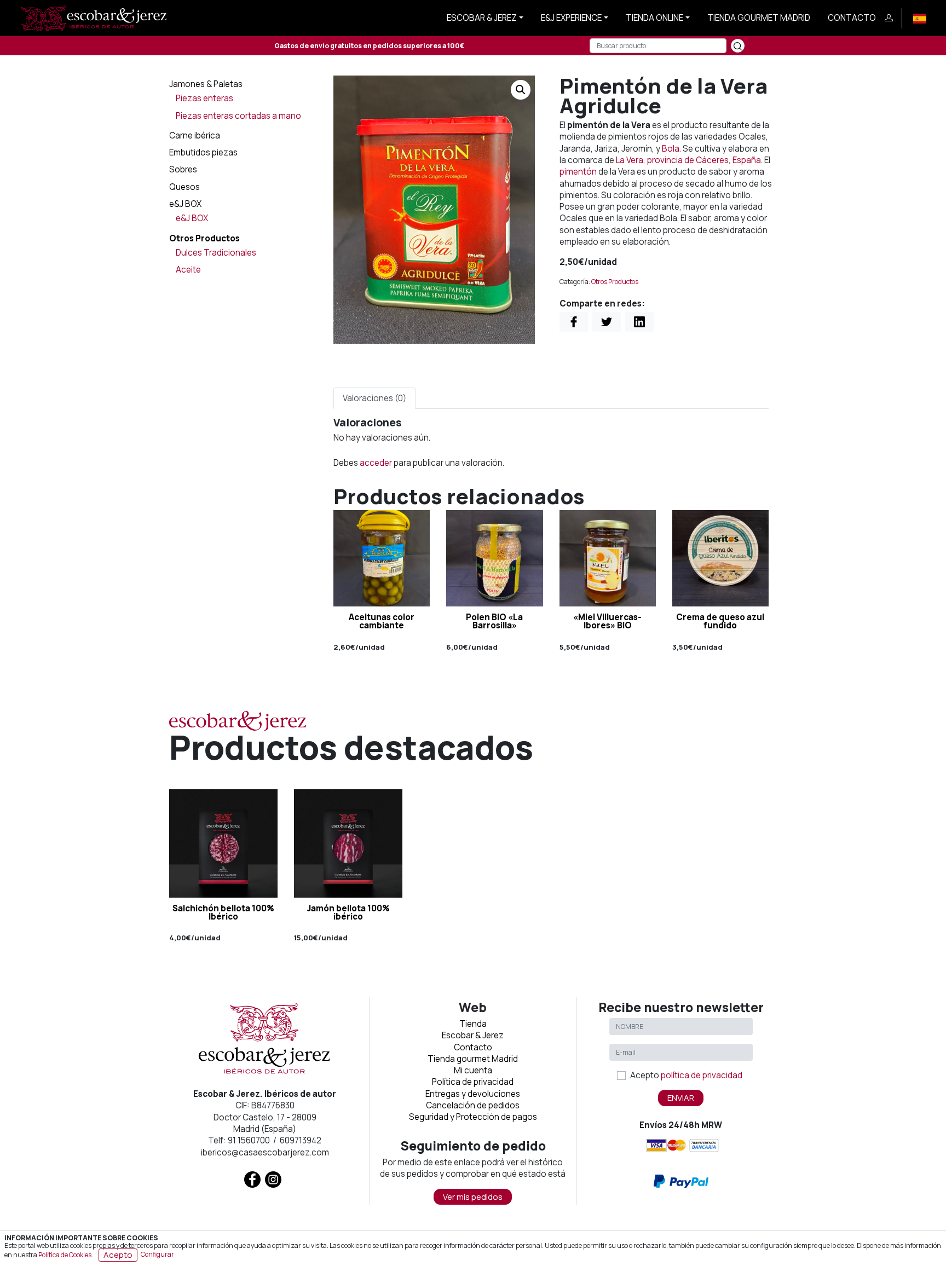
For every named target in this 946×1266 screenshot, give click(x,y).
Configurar (157, 1254)
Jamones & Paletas (206, 84)
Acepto (686, 1075)
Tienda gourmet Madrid (758, 18)
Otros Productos (204, 238)
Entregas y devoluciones (472, 1094)
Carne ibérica (194, 135)
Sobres (183, 169)
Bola (670, 148)
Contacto (852, 18)
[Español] (919, 18)
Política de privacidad (473, 1082)
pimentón (578, 171)
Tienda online (654, 18)
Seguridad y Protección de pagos (473, 1117)
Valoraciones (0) (374, 398)
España (746, 160)
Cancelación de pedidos (473, 1105)
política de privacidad (701, 1075)
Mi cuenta (473, 1070)
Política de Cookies (64, 1254)
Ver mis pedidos (473, 1197)
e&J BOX (185, 204)
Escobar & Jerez (482, 18)
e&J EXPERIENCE (571, 18)
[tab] (374, 398)
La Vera (629, 160)
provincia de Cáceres (688, 160)
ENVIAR (680, 1097)
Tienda (473, 1024)
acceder (376, 463)
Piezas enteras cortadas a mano (238, 116)
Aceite (188, 269)
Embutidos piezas (203, 152)
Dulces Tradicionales (216, 252)
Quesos (184, 187)
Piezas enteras (204, 98)
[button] (520, 90)
